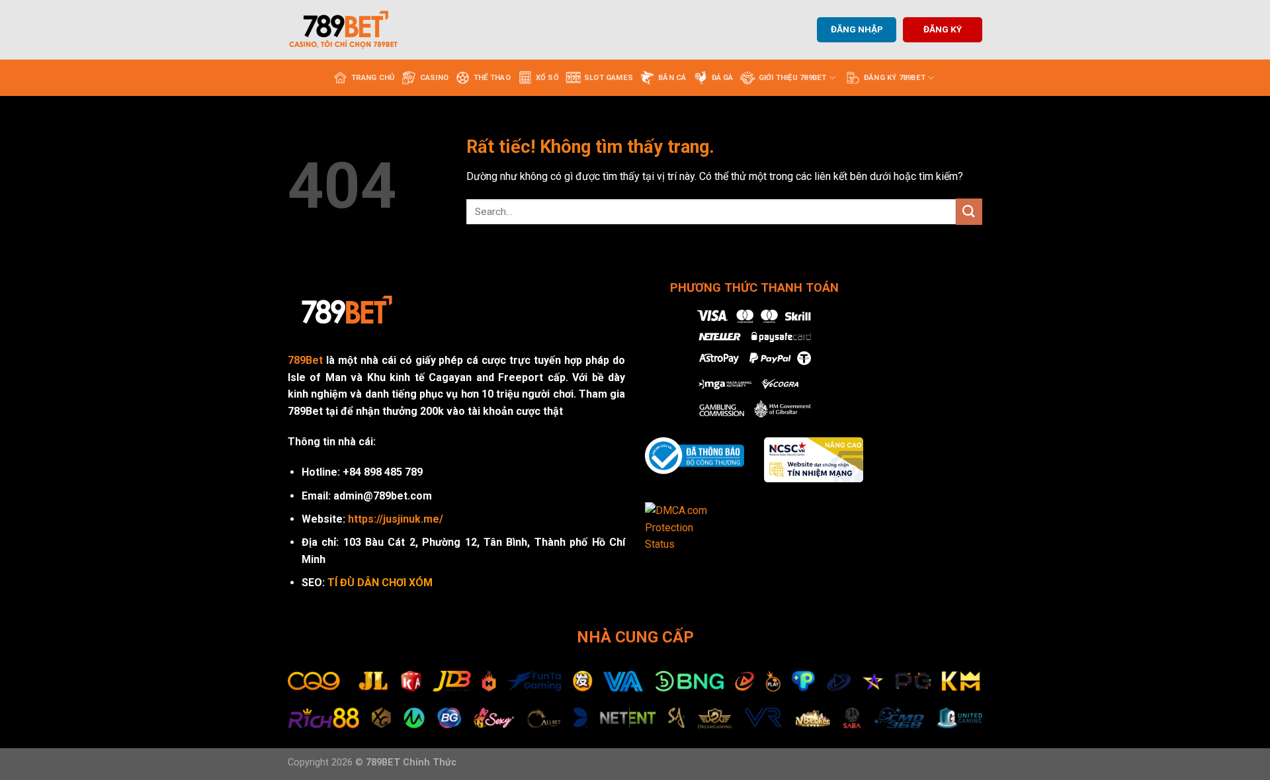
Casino (434, 77)
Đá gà (723, 77)
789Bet (305, 360)
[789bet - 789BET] (354, 30)
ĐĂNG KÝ (942, 29)
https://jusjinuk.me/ (395, 519)
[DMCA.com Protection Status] (685, 527)
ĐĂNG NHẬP (857, 29)
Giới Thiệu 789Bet (793, 77)
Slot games (608, 77)
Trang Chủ (373, 77)
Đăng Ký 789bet (894, 77)
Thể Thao (492, 77)
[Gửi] (969, 211)
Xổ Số (547, 77)
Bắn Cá (672, 77)
